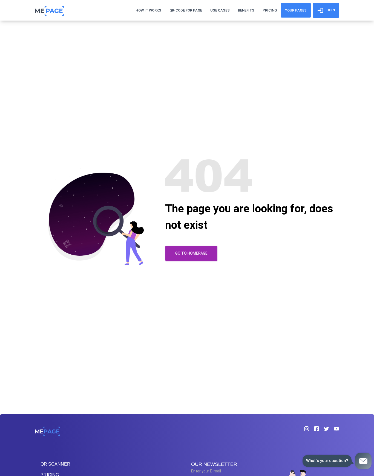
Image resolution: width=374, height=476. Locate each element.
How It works (148, 10)
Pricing (270, 10)
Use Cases (220, 10)
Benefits (246, 10)
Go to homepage (191, 253)
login (329, 10)
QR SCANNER (55, 464)
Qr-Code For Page (185, 10)
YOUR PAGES (296, 10)
